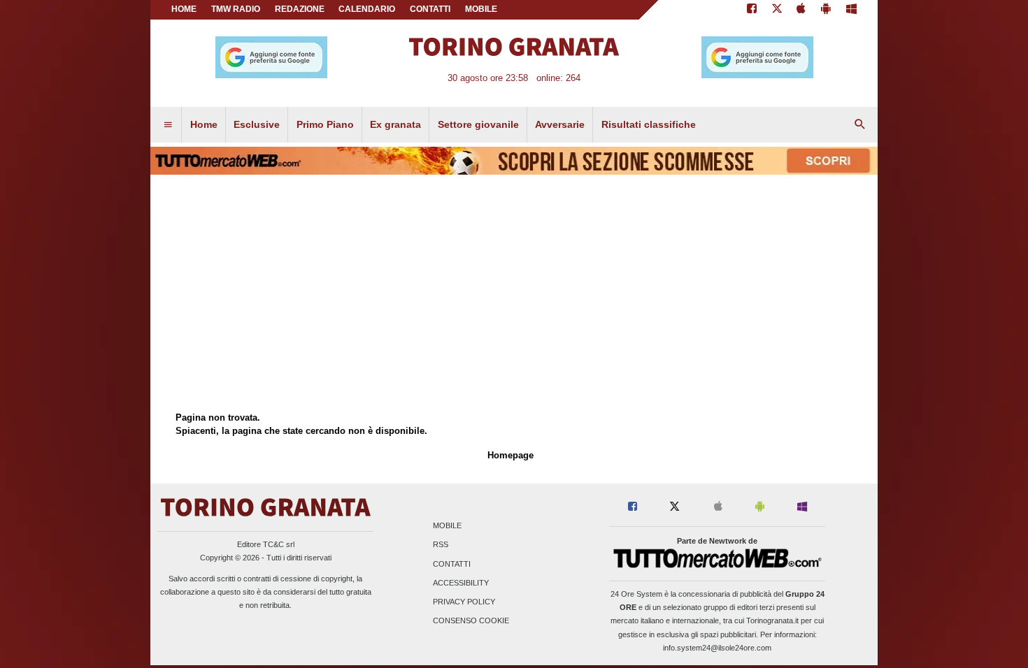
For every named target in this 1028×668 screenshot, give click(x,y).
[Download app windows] (851, 10)
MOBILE (481, 9)
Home (184, 9)
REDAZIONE (299, 9)
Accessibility (461, 583)
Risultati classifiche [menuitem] (648, 124)
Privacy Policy (464, 601)
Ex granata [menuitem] (395, 124)
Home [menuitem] (203, 124)
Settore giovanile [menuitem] (478, 124)
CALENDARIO (366, 9)
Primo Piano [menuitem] (325, 124)
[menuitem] (167, 125)
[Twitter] (777, 10)
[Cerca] (860, 125)
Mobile (447, 526)
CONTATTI (430, 9)
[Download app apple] (802, 10)
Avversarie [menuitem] (560, 124)
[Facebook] (752, 10)
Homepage (510, 455)
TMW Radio (235, 9)
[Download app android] (826, 10)
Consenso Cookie (471, 621)
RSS (440, 545)
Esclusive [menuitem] (257, 124)
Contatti (452, 564)
